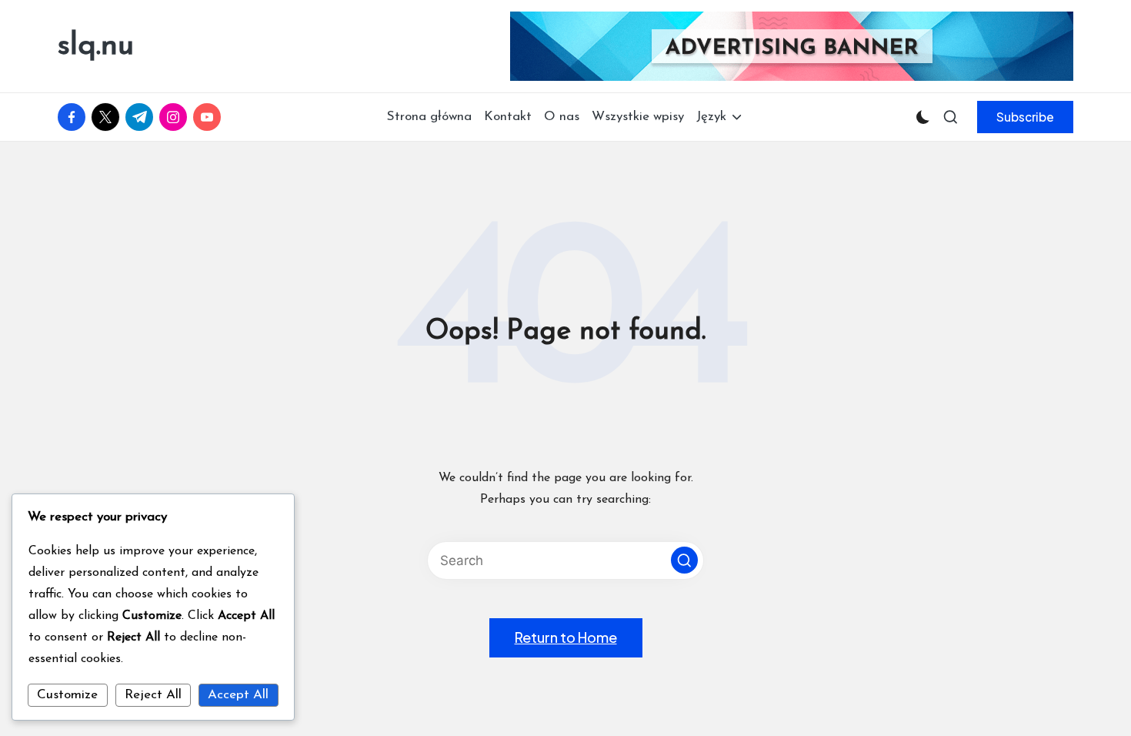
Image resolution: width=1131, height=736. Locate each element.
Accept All (238, 694)
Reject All (153, 694)
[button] (1025, 117)
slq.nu (96, 46)
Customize (67, 694)
